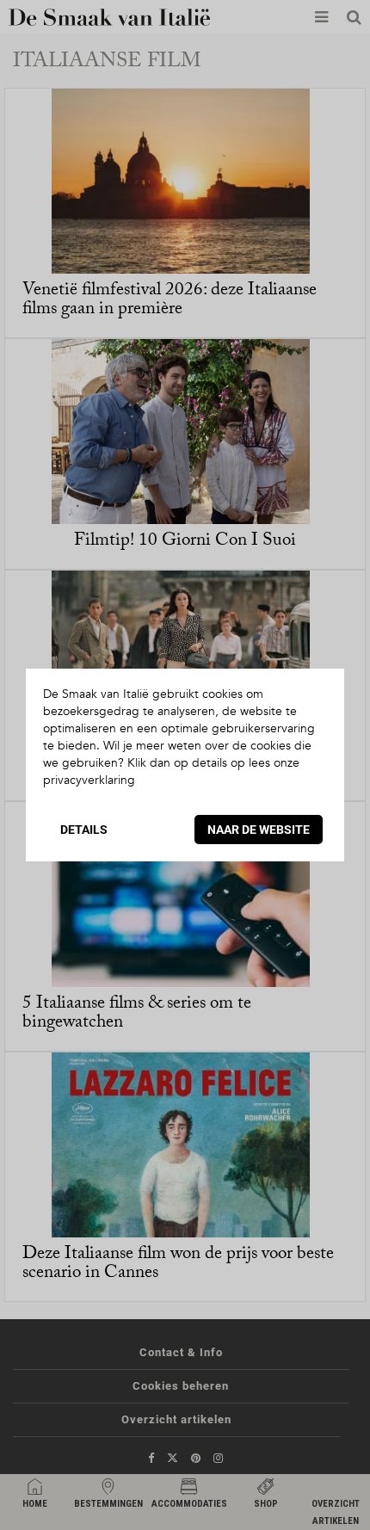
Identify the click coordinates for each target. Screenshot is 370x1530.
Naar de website (258, 829)
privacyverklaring (89, 780)
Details (84, 829)
